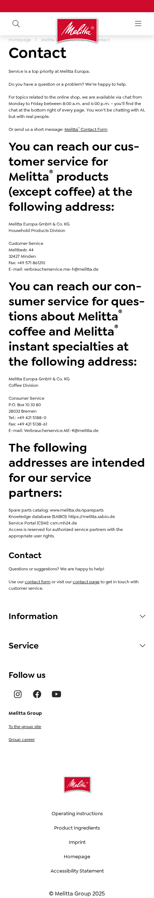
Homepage (77, 856)
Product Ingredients (77, 828)
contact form (37, 582)
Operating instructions (77, 813)
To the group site (25, 727)
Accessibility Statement (77, 871)
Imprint (77, 842)
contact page (86, 582)
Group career (22, 739)
